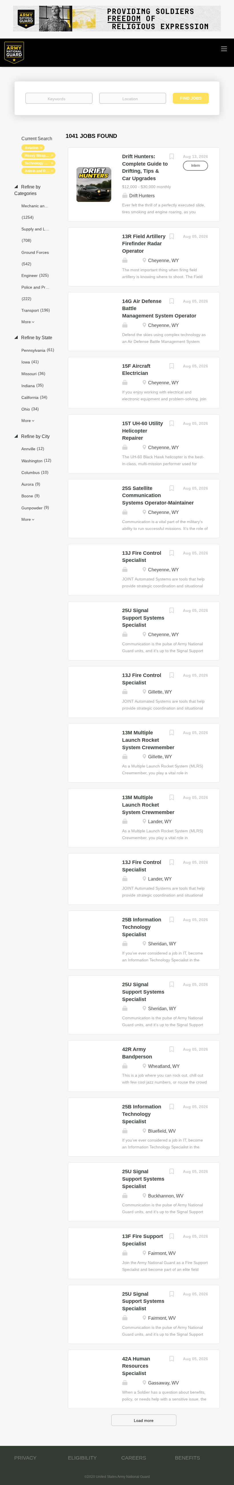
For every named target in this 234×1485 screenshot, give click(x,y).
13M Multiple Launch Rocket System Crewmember (148, 740)
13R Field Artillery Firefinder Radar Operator (144, 244)
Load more (144, 1420)
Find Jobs (190, 98)
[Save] (171, 157)
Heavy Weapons (38, 156)
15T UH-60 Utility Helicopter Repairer (142, 431)
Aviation (31, 148)
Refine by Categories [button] (27, 190)
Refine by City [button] (35, 436)
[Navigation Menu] (224, 48)
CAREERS (133, 1458)
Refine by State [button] (36, 337)
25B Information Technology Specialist (141, 927)
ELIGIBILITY (82, 1458)
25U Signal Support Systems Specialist (143, 618)
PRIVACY (25, 1458)
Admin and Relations (40, 171)
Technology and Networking (40, 163)
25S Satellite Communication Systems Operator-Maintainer (158, 495)
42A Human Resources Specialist (136, 1366)
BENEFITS (187, 1458)
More (26, 321)
